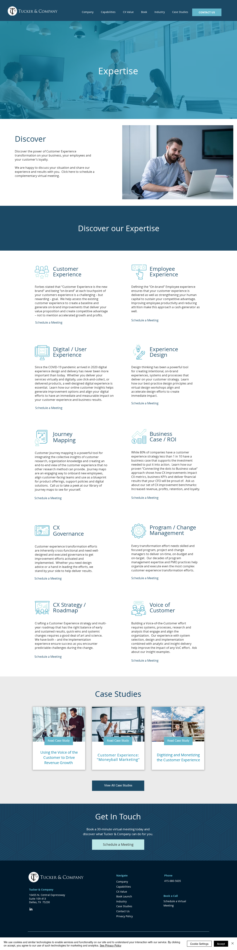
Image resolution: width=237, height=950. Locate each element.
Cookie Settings (199, 944)
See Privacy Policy (110, 945)
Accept (221, 944)
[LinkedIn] (31, 909)
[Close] (232, 943)
